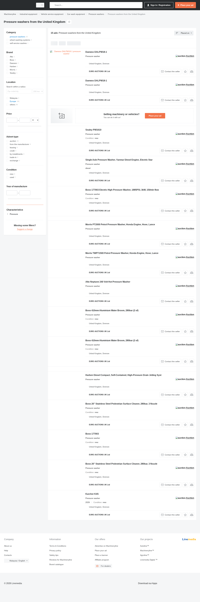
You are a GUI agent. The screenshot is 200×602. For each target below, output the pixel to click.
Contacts (8, 555)
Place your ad (155, 116)
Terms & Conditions (57, 546)
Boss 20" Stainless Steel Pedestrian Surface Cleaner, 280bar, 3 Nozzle (121, 404)
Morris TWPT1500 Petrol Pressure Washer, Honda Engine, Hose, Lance (121, 253)
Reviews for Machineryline (60, 560)
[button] (185, 71)
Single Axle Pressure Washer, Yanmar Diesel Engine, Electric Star (119, 160)
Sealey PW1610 (93, 130)
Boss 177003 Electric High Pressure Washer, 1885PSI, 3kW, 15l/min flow (122, 190)
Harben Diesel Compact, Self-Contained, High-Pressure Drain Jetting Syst (123, 375)
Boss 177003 (92, 434)
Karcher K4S (92, 494)
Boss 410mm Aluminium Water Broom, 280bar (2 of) (111, 310)
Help (6, 550)
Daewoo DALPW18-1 (96, 52)
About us (8, 546)
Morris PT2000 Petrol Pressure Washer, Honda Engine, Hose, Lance (120, 224)
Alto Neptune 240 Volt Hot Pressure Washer (107, 282)
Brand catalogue (56, 564)
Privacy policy (55, 550)
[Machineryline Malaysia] (18, 5)
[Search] (52, 5)
